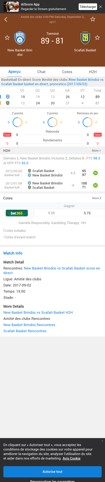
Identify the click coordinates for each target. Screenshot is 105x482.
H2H (6, 150)
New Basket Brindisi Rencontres (29, 324)
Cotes (8, 198)
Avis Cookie (71, 458)
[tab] (14, 72)
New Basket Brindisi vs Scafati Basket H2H (38, 312)
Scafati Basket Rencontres (24, 331)
